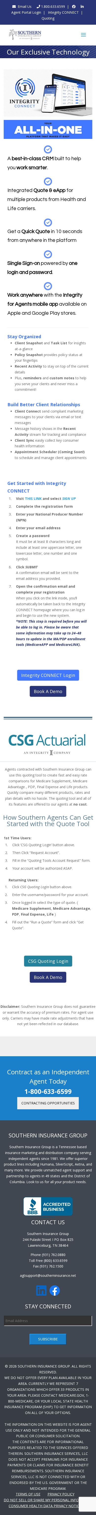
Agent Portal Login (26, 12)
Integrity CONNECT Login (48, 675)
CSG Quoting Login (48, 961)
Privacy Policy (61, 1494)
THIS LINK (33, 498)
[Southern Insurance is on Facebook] (74, 6)
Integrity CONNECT (63, 12)
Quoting (48, 18)
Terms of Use (28, 1494)
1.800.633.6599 (52, 6)
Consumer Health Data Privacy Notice (45, 1506)
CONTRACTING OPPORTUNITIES (48, 1103)
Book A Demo (48, 691)
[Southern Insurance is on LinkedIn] (82, 6)
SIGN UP (69, 498)
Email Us (24, 6)
